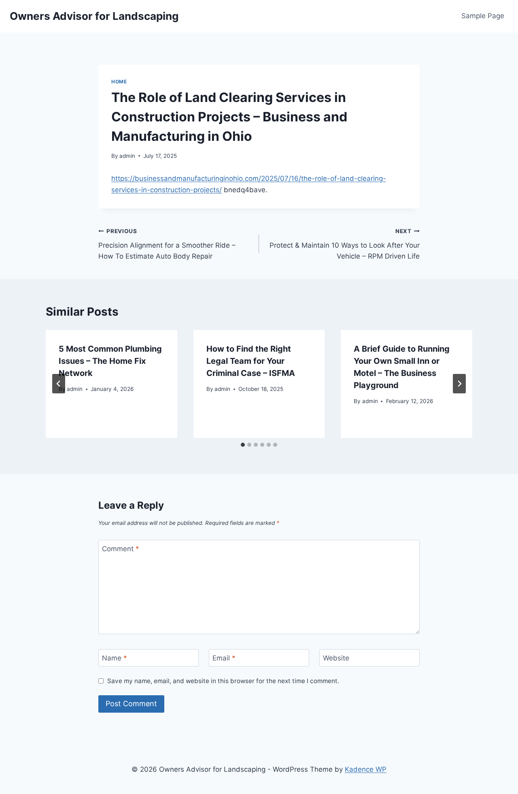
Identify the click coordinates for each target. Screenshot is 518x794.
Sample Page (482, 16)
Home (119, 82)
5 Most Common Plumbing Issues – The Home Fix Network (110, 361)
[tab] (243, 445)
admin (127, 156)
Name (114, 658)
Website (336, 658)
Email (224, 658)
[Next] (459, 383)
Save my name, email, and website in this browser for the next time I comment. (223, 681)
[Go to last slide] (58, 383)
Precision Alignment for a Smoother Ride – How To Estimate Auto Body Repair (167, 244)
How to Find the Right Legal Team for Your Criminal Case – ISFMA (250, 361)
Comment (120, 549)
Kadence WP (365, 769)
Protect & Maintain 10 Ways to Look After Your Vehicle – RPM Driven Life (345, 244)
